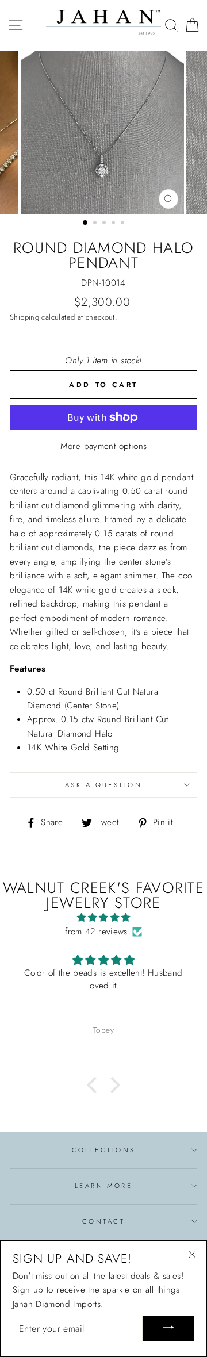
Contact (103, 1221)
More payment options (103, 446)
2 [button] (96, 224)
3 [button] (105, 224)
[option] (103, 132)
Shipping (24, 317)
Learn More (103, 1185)
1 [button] (86, 223)
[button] (95, 1084)
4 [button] (114, 224)
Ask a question (103, 784)
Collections (104, 1150)
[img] (103, 918)
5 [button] (123, 224)
